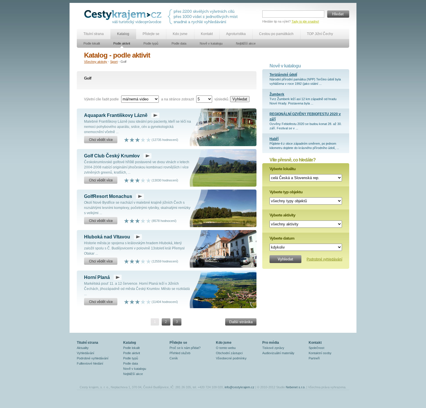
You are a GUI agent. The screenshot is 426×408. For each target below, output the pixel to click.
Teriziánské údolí (283, 75)
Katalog (123, 34)
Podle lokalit (91, 43)
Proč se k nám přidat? (185, 348)
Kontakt (207, 34)
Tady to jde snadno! (305, 21)
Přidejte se (151, 34)
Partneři (314, 358)
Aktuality (83, 348)
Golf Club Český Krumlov (112, 155)
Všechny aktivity (95, 61)
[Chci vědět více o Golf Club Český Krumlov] (100, 180)
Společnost (316, 348)
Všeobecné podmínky (231, 358)
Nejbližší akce (246, 43)
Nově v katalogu (211, 43)
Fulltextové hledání (90, 363)
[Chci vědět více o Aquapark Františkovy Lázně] (100, 139)
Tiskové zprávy (273, 348)
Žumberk (277, 94)
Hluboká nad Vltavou (107, 236)
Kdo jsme (180, 34)
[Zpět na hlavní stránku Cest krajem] (124, 16)
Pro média (270, 343)
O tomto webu (226, 348)
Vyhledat (239, 99)
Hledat (338, 14)
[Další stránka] (240, 322)
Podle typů (150, 43)
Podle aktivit (121, 43)
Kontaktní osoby (320, 353)
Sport (114, 61)
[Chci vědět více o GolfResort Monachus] (100, 221)
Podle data (179, 43)
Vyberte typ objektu (286, 192)
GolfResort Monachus (108, 196)
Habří (274, 139)
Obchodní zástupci (229, 353)
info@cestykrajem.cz (239, 387)
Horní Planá (97, 277)
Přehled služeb (180, 353)
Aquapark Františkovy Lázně (116, 115)
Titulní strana (93, 34)
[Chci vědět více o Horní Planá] (100, 302)
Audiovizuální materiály (278, 353)
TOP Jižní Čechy (320, 34)
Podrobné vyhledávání (324, 259)
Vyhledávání (85, 353)
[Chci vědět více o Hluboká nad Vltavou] (100, 261)
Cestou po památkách (276, 34)
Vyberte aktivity (282, 215)
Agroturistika (236, 34)
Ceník (174, 358)
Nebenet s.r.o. (295, 387)
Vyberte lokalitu (283, 168)
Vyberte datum (282, 238)
